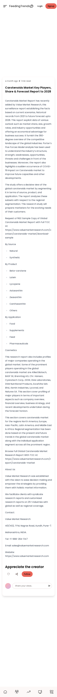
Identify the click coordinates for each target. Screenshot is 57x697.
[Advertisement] (28, 43)
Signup (51, 6)
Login (40, 6)
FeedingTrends (19, 6)
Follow (27, 574)
